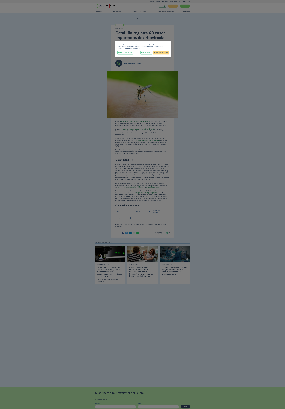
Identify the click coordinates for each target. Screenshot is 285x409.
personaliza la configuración (132, 48)
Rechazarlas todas (146, 52)
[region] (143, 49)
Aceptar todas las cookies (161, 52)
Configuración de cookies (125, 52)
